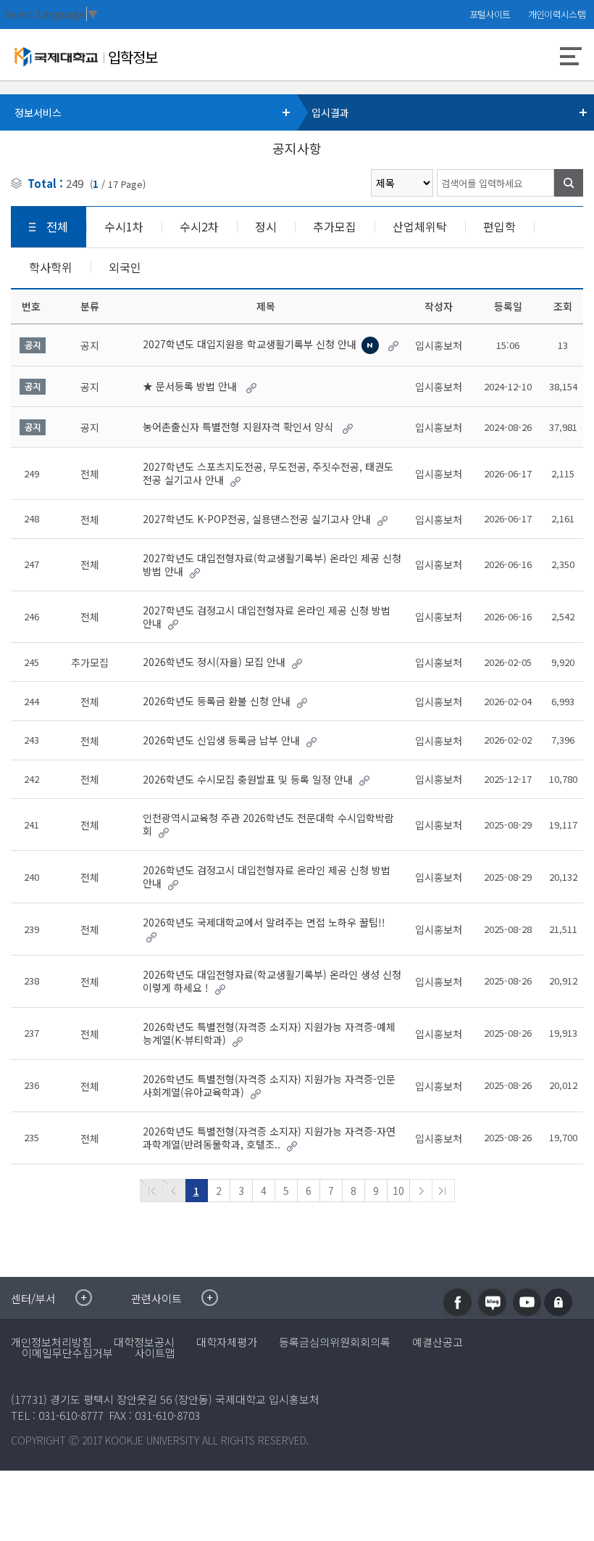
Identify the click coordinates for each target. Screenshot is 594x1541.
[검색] (568, 183)
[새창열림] (457, 1302)
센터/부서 (33, 1298)
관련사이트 (156, 1298)
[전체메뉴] (571, 58)
